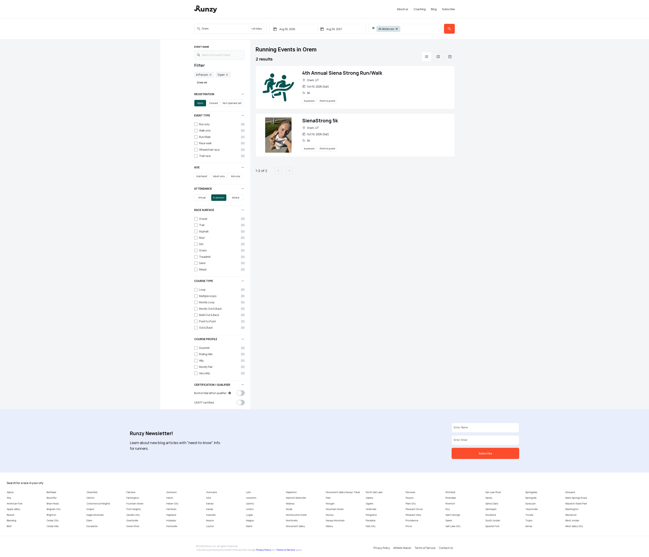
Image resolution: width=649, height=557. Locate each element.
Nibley (329, 526)
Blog (434, 9)
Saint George (453, 514)
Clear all (202, 82)
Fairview (130, 492)
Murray (329, 514)
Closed (213, 103)
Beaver (11, 514)
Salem (449, 520)
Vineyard (570, 492)
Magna (250, 520)
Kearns (210, 520)
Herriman (171, 509)
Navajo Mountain (335, 520)
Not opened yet (232, 103)
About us (402, 9)
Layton (210, 526)
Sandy (488, 497)
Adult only (219, 176)
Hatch (169, 497)
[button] (219, 94)
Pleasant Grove (414, 509)
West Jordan (572, 520)
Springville (531, 497)
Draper (90, 509)
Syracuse (530, 503)
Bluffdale (51, 492)
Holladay (171, 520)
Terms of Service (285, 549)
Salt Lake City (453, 526)
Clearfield (92, 492)
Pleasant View (413, 514)
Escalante (92, 526)
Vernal (528, 526)
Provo (409, 526)
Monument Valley (295, 526)
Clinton (90, 497)
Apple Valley (13, 509)
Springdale (531, 492)
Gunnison (171, 492)
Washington (572, 509)
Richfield (450, 492)
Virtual (202, 197)
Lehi (248, 492)
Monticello (292, 520)
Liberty (250, 503)
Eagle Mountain (95, 514)
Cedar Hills (53, 526)
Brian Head (53, 503)
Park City (370, 526)
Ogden (369, 503)
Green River (132, 526)
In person (218, 197)
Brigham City (54, 509)
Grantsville (132, 520)
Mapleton (291, 492)
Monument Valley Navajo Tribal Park (343, 495)
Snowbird (490, 514)
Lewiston (251, 497)
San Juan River (493, 492)
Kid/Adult (202, 176)
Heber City (172, 503)
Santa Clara (491, 503)
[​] (426, 57)
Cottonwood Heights (98, 503)
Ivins (208, 497)
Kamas (210, 503)
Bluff (9, 526)
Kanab (209, 509)
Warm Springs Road (576, 497)
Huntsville (171, 526)
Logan (249, 514)
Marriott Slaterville (296, 497)
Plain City (411, 503)
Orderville (371, 509)
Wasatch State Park (576, 503)
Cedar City (52, 520)
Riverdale (451, 497)
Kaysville (211, 514)
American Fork (14, 503)
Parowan (410, 492)
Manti (249, 526)
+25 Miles (256, 28)
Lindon (250, 509)
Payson (410, 497)
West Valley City (574, 526)
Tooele (529, 514)
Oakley (369, 497)
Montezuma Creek (296, 514)
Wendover (571, 514)
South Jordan (492, 520)
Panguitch (371, 514)
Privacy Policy (263, 549)
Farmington (132, 497)
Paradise (371, 520)
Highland (171, 514)
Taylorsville (531, 509)
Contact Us (446, 548)
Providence (412, 520)
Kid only (235, 176)
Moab (289, 509)
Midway (290, 503)
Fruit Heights (133, 509)
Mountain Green (335, 509)
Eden (89, 520)
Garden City (133, 514)
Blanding (11, 520)
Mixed (235, 197)
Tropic (529, 520)
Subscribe (448, 9)
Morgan (330, 503)
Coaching (420, 9)
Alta (9, 497)
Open (200, 103)
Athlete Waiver (402, 548)
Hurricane (211, 492)
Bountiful (51, 497)
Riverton (450, 503)
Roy (448, 509)
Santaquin (491, 509)
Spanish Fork (492, 526)
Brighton (51, 514)
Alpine (10, 492)
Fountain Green (134, 503)
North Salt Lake (374, 492)
